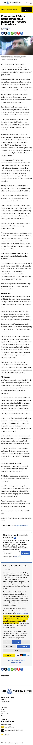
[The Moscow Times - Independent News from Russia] (11, 2)
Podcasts (4, 707)
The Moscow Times (7, 697)
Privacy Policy (17, 556)
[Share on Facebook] (2, 33)
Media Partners (6, 724)
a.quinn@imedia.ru (21, 525)
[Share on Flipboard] (18, 33)
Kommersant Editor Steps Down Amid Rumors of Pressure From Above (13, 20)
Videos (3, 709)
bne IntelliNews (9, 727)
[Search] (28, 3)
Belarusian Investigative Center (14, 730)
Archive (3, 716)
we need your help (22, 613)
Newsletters (4, 714)
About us (3, 699)
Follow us (4, 719)
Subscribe (25, 553)
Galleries (3, 711)
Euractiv (7, 734)
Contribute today (27, 9)
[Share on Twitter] (5, 33)
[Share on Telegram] (8, 33)
